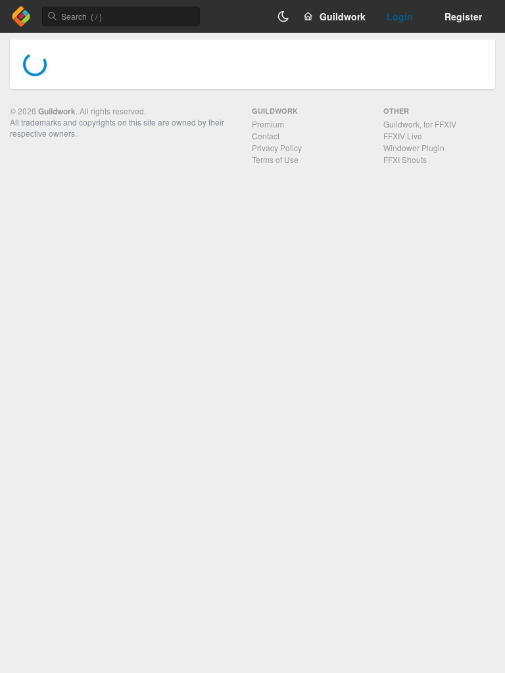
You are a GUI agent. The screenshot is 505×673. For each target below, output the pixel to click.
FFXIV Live (402, 135)
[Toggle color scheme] (283, 16)
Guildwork (57, 111)
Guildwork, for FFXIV (419, 123)
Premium (268, 123)
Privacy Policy (277, 147)
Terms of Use (275, 159)
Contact (265, 135)
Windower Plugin (414, 147)
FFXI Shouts (405, 159)
